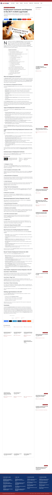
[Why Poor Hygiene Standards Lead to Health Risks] (28, 424)
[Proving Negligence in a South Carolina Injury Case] (18, 424)
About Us (4, 0)
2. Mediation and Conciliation (15, 63)
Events (13, 0)
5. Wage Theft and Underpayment (15, 59)
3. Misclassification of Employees (15, 57)
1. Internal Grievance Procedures (15, 62)
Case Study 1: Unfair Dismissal (15, 70)
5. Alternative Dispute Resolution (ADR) (16, 66)
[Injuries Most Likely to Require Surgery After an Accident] (18, 329)
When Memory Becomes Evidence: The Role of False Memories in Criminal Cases (7, 393)
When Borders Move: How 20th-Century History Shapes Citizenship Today (42, 201)
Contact (7, 0)
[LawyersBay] (5, 3)
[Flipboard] (23, 318)
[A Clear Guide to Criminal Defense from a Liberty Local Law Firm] (8, 424)
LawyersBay (8, 493)
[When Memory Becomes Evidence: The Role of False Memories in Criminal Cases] (8, 363)
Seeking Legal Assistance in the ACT (14, 73)
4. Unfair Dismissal (13, 58)
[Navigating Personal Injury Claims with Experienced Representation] (6, 159)
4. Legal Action (13, 65)
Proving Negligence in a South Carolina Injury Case (18, 454)
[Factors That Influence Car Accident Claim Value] (18, 363)
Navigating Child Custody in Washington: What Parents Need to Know (28, 341)
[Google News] (17, 318)
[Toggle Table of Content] (26, 50)
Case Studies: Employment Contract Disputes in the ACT (17, 69)
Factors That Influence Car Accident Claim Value (17, 393)
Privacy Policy (10, 0)
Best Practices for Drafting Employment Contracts (16, 67)
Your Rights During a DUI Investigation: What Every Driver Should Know (41, 67)
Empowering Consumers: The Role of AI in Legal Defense (8, 332)
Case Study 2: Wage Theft (14, 71)
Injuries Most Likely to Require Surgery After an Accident (18, 332)
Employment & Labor (6, 7)
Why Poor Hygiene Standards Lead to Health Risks (27, 454)
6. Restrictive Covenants (14, 60)
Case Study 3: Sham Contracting (15, 72)
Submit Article (38, 493)
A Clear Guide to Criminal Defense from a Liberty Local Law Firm (8, 454)
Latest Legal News (12, 7)
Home (1, 0)
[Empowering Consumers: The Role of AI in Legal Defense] (8, 329)
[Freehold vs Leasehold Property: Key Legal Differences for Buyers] (28, 329)
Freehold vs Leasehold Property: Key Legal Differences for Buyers (28, 332)
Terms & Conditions (47, 493)
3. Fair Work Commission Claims (15, 64)
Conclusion (11, 74)
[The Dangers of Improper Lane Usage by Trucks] (21, 160)
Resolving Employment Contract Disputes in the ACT (16, 61)
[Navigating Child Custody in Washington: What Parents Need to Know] (28, 337)
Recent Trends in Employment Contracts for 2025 (16, 68)
